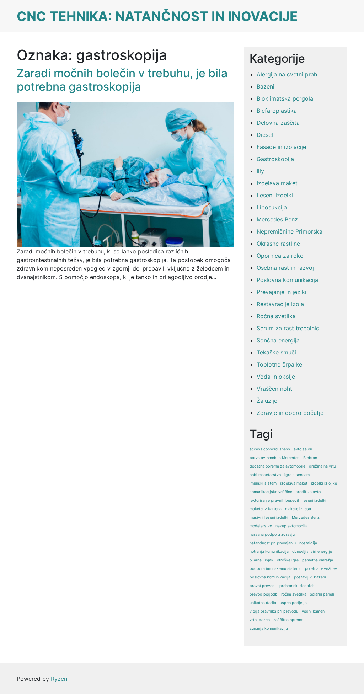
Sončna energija (278, 340)
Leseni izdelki (275, 195)
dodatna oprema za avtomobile (277, 466)
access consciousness (270, 449)
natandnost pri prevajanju (273, 543)
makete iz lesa (298, 509)
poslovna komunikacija (270, 577)
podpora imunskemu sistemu (275, 568)
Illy (260, 171)
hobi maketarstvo (265, 475)
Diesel (265, 134)
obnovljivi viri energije (312, 551)
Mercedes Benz (277, 219)
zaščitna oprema (288, 620)
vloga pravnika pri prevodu (274, 611)
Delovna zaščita (278, 122)
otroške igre (288, 560)
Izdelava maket (277, 183)
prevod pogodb (264, 594)
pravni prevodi (263, 585)
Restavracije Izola (280, 304)
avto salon (303, 449)
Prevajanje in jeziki (281, 291)
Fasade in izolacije (281, 146)
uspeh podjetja (293, 602)
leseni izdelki (314, 500)
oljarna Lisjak (261, 560)
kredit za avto (308, 492)
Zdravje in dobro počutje (290, 412)
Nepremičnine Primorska (289, 231)
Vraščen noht (274, 388)
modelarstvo (261, 526)
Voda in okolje (276, 376)
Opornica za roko (280, 255)
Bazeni (265, 86)
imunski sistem (263, 483)
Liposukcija (272, 207)
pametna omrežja (317, 560)
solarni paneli (322, 594)
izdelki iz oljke (324, 483)
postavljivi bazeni (310, 577)
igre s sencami (297, 475)
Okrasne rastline (278, 243)
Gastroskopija (275, 158)
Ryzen (59, 678)
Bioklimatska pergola (285, 98)
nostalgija (308, 543)
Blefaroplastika (277, 110)
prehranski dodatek (297, 585)
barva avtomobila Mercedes (275, 457)
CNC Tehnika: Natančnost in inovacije (157, 16)
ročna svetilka (293, 594)
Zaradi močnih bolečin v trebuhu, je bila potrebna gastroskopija (122, 80)
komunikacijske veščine (271, 492)
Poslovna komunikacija (287, 279)
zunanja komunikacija (269, 628)
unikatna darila (263, 602)
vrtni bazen (260, 620)
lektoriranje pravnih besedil (274, 500)
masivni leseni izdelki (269, 517)
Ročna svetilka (276, 316)
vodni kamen (313, 611)
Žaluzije (267, 400)
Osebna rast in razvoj (285, 267)
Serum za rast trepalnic (288, 328)
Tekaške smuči (276, 352)
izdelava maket (293, 483)
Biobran (310, 457)
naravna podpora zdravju (272, 534)
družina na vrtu (322, 466)
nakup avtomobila (291, 526)
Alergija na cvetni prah (287, 74)
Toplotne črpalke (279, 364)
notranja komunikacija (269, 551)
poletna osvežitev (321, 568)
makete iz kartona (266, 509)
